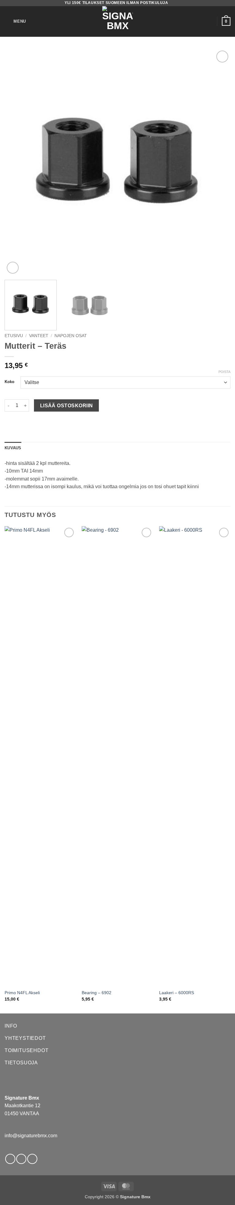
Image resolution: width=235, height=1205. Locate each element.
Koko (9, 382)
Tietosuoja (21, 1062)
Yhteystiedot (25, 1038)
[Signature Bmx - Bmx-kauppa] (117, 21)
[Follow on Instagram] (21, 1159)
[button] (15, 21)
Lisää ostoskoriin (66, 405)
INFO (11, 1025)
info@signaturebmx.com (31, 1135)
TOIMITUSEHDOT (26, 1050)
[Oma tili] (210, 21)
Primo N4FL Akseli (22, 992)
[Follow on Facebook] (10, 1159)
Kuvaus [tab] (13, 448)
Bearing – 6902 (96, 992)
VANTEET (38, 335)
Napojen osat (70, 335)
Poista (224, 372)
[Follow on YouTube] (32, 1159)
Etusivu (14, 335)
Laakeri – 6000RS (176, 992)
